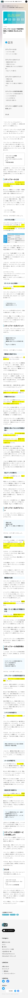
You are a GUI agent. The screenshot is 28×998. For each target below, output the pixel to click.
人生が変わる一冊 (6, 951)
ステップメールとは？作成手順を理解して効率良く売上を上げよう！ (13, 7)
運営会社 (6, 971)
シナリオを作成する (11, 96)
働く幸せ (4, 947)
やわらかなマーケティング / (13, 5)
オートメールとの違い (11, 54)
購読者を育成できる (11, 62)
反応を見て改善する (11, 100)
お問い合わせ (5, 966)
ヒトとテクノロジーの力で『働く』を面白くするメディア (13, 1)
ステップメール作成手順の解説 (13, 91)
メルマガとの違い (10, 51)
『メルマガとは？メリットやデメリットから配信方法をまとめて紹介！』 (14, 274)
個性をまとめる (6, 942)
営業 (17, 914)
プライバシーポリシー (9, 973)
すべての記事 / (7, 5)
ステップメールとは (10, 49)
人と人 (4, 944)
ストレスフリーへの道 (8, 949)
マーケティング (12, 914)
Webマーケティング (6, 914)
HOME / (3, 5)
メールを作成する (10, 98)
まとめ (7, 114)
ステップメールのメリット (12, 60)
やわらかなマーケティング (9, 956)
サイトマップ (5, 969)
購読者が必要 (9, 81)
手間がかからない (10, 64)
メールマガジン (10, 930)
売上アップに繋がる (11, 71)
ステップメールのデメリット (13, 77)
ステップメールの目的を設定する (14, 93)
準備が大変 (9, 79)
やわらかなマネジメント (8, 954)
